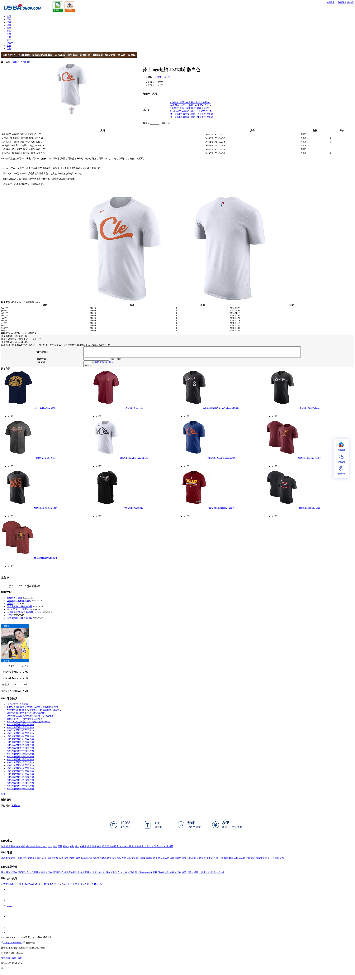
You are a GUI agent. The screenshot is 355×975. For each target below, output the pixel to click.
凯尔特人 (42, 846)
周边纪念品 (218, 872)
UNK (46, 884)
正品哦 (10, 603)
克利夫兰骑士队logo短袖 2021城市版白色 (134, 458)
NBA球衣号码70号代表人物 (20, 786)
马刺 (18, 846)
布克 (123, 858)
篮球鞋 (131, 872)
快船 (13, 846)
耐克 (3, 884)
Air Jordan (23, 884)
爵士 (116, 846)
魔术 (141, 846)
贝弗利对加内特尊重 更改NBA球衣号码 (26, 713)
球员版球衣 (23, 872)
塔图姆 (55, 858)
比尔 (196, 858)
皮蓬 (282, 858)
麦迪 (253, 858)
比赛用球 (203, 872)
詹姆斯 (4, 858)
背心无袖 (139, 872)
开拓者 (66, 846)
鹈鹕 (72, 846)
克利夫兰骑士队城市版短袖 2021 (309, 408)
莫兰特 (134, 858)
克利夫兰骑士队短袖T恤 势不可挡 (45, 408)
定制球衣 (115, 872)
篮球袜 (177, 872)
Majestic (40, 884)
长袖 (9, 34)
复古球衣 (96, 872)
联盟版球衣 (58, 872)
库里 (25, 858)
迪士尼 (68, 884)
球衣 (9, 19)
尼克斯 (105, 846)
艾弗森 (224, 858)
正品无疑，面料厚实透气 (19, 600)
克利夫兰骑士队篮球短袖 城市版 (309, 508)
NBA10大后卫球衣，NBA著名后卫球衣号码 (28, 721)
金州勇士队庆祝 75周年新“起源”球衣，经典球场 (30, 716)
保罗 (78, 858)
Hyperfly (98, 884)
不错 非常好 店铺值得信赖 (19, 606)
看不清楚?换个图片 (104, 362)
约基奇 (202, 858)
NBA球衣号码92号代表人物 (20, 742)
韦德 (231, 858)
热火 (94, 846)
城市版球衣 (34, 872)
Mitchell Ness (12, 884)
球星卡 (10, 42)
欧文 (41, 858)
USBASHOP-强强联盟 (17, 704)
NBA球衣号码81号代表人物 (20, 768)
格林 (172, 858)
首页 (9, 16)
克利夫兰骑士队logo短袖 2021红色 (309, 458)
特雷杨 (110, 858)
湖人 (3, 846)
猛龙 (99, 846)
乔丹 (213, 858)
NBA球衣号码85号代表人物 (20, 759)
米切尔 (117, 858)
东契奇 (11, 858)
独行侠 (29, 846)
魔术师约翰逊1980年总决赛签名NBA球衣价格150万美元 (34, 710)
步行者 (162, 846)
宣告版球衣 (46, 872)
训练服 (170, 872)
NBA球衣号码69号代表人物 (20, 788)
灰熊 (121, 846)
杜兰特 (19, 858)
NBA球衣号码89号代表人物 (20, 751)
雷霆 (60, 846)
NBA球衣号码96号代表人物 (20, 730)
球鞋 (9, 25)
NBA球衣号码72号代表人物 (20, 780)
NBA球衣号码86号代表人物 (20, 756)
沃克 (184, 858)
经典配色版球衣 (72, 872)
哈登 (61, 858)
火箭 (126, 846)
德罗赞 (178, 858)
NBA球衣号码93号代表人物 (20, 739)
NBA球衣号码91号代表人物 (20, 748)
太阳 (136, 846)
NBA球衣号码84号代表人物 (20, 762)
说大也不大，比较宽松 (18, 609)
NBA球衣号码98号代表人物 (20, 727)
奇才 (151, 846)
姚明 (236, 858)
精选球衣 (106, 872)
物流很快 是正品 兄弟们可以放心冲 (24, 612)
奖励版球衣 (86, 872)
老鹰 (146, 846)
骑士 (89, 846)
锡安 (66, 858)
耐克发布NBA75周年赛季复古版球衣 (25, 719)
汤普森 (142, 858)
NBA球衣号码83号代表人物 (20, 765)
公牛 (55, 846)
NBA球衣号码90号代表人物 (20, 745)
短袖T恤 (148, 872)
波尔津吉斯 (163, 858)
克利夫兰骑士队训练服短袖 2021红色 (221, 508)
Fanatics (32, 884)
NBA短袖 (24, 61)
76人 (50, 846)
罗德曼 (275, 858)
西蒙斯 (149, 858)
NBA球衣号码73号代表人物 (20, 777)
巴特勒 (72, 858)
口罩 (210, 872)
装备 (9, 45)
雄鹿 (35, 846)
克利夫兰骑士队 (162, 77)
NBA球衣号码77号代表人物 (20, 771)
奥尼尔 (268, 858)
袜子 (9, 40)
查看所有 (16, 805)
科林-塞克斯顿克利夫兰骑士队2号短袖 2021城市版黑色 (221, 408)
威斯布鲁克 (93, 858)
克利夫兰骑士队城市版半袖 (133, 508)
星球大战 (82, 884)
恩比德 (190, 858)
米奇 (75, 884)
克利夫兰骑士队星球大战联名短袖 (45, 558)
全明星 (169, 846)
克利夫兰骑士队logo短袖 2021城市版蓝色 (221, 458)
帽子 (184, 872)
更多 (3, 794)
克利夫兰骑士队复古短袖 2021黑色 (45, 508)
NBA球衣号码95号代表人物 (20, 733)
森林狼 (83, 846)
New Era (61, 884)
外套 (9, 37)
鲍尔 (128, 858)
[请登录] (331, 2)
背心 (9, 31)
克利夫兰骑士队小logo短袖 (133, 408)
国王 (131, 846)
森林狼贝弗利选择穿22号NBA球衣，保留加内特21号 (32, 707)
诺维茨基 (260, 858)
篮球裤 (123, 872)
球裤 (9, 22)
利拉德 (84, 858)
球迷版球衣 (11, 872)
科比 (218, 858)
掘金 (77, 846)
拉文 (155, 858)
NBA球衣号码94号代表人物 (20, 736)
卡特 (248, 858)
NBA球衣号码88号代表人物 (20, 753)
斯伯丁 (53, 884)
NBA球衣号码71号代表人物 (20, 783)
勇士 (8, 846)
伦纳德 (103, 858)
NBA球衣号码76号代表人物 (20, 774)
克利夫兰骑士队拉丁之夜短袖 (45, 458)
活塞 (156, 846)
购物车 (350, 2)
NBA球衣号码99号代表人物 (20, 724)
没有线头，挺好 (14, 598)
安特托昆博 (33, 858)
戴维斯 (47, 858)
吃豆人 (90, 884)
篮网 (23, 846)
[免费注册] (342, 2)
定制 (9, 48)
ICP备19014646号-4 (12, 942)
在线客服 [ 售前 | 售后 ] (12, 958)
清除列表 (5, 805)
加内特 (242, 858)
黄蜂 (111, 846)
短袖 (9, 28)
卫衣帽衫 (162, 872)
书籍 (196, 872)
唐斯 (208, 858)
